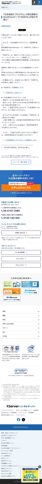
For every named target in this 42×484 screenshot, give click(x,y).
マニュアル (20, 259)
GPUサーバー (5, 458)
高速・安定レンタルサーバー (9, 433)
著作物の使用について (7, 415)
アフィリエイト (20, 415)
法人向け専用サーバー (7, 443)
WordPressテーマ (6, 471)
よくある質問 (20, 252)
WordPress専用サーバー (8, 476)
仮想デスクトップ (6, 461)
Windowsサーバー (6, 453)
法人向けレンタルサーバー (9, 435)
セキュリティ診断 (6, 473)
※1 (20, 1)
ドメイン (3, 440)
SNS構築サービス (6, 463)
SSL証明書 (4, 445)
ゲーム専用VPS (5, 456)
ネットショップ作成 (7, 450)
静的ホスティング (6, 468)
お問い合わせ (20, 233)
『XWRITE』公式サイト (14, 93)
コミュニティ (20, 265)
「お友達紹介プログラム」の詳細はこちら (21, 140)
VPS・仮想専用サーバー (8, 438)
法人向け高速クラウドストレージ (10, 448)
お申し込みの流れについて (22, 193)
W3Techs (14, 384)
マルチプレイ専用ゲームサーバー (10, 466)
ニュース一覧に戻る (19, 162)
